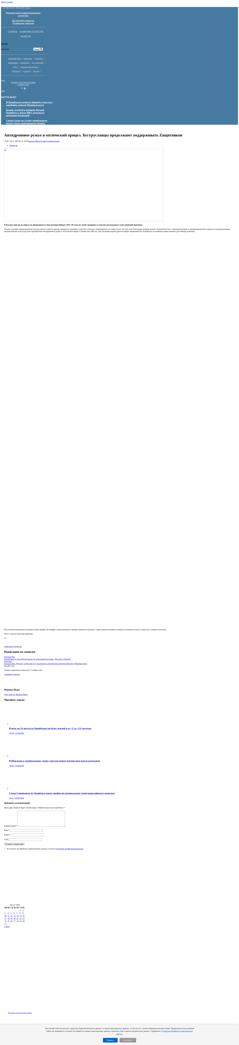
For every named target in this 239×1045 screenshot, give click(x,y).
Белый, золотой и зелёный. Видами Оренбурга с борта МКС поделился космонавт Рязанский (25, 113)
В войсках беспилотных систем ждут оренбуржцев (127, 892)
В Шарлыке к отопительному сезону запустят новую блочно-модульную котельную (131, 870)
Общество (28, 59)
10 (5, 916)
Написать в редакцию (23, 83)
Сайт (6, 839)
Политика (38, 59)
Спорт (15, 67)
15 (21, 916)
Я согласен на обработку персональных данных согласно (45, 849)
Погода (36, 71)
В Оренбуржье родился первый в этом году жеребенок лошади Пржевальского (29, 103)
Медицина (25, 63)
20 (15, 918)
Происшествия (14, 59)
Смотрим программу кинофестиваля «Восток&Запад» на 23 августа (191, 892)
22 (21, 918)
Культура (27, 71)
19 (11, 918)
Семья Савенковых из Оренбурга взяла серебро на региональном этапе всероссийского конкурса (57, 885)
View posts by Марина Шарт (16, 694)
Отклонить (127, 1040)
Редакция (18, 1011)
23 (24, 918)
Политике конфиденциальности (69, 849)
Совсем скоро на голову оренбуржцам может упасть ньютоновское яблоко (26, 122)
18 (9, 918)
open (3, 91)
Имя (6, 830)
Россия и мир (37, 63)
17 (5, 918)
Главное (12, 31)
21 (18, 918)
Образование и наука (29, 67)
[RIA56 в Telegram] (22, 89)
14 (18, 916)
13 (15, 916)
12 (11, 916)
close (3, 80)
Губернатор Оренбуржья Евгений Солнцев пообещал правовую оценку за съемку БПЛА (52, 892)
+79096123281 (23, 85)
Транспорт (16, 71)
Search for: (5, 49)
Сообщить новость (12, 674)
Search (36, 49)
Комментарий (10, 826)
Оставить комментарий (50, 141)
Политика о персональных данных (20, 1013)
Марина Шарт (34, 141)
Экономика (13, 63)
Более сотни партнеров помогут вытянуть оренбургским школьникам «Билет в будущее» (158, 885)
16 (24, 916)
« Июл (7, 927)
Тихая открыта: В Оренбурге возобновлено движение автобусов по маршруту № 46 (50, 900)
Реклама (29, 1011)
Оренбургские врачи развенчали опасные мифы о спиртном (36, 878)
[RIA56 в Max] (25, 89)
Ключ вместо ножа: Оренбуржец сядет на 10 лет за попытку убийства (107, 878)
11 (8, 916)
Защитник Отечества (32, 31)
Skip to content (7, 2)
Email (7, 835)
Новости (26, 36)
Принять (110, 1040)
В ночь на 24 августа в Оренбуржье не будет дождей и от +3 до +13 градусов (45, 870)
